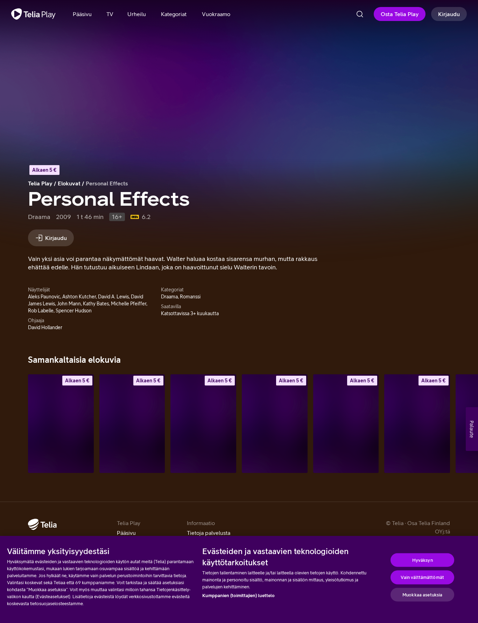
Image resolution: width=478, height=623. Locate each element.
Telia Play (40, 183)
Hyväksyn (422, 559)
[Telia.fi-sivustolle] (42, 524)
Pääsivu (126, 533)
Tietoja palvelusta (208, 533)
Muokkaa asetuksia (422, 594)
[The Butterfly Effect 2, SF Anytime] (275, 423)
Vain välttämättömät (422, 577)
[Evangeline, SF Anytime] (203, 423)
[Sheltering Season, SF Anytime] (346, 423)
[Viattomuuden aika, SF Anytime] (132, 423)
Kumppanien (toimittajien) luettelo (238, 595)
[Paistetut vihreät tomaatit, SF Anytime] (417, 423)
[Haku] (359, 14)
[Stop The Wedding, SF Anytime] (61, 423)
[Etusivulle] (33, 14)
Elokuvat (69, 183)
